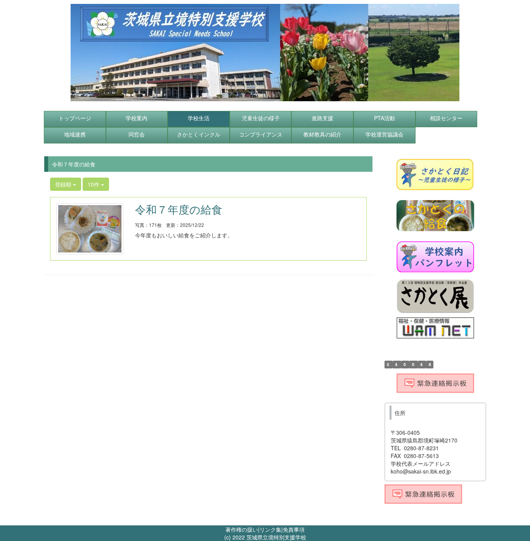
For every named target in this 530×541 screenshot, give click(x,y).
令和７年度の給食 (178, 209)
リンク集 (270, 529)
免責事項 (294, 529)
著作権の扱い (241, 529)
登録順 (64, 184)
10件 (94, 184)
